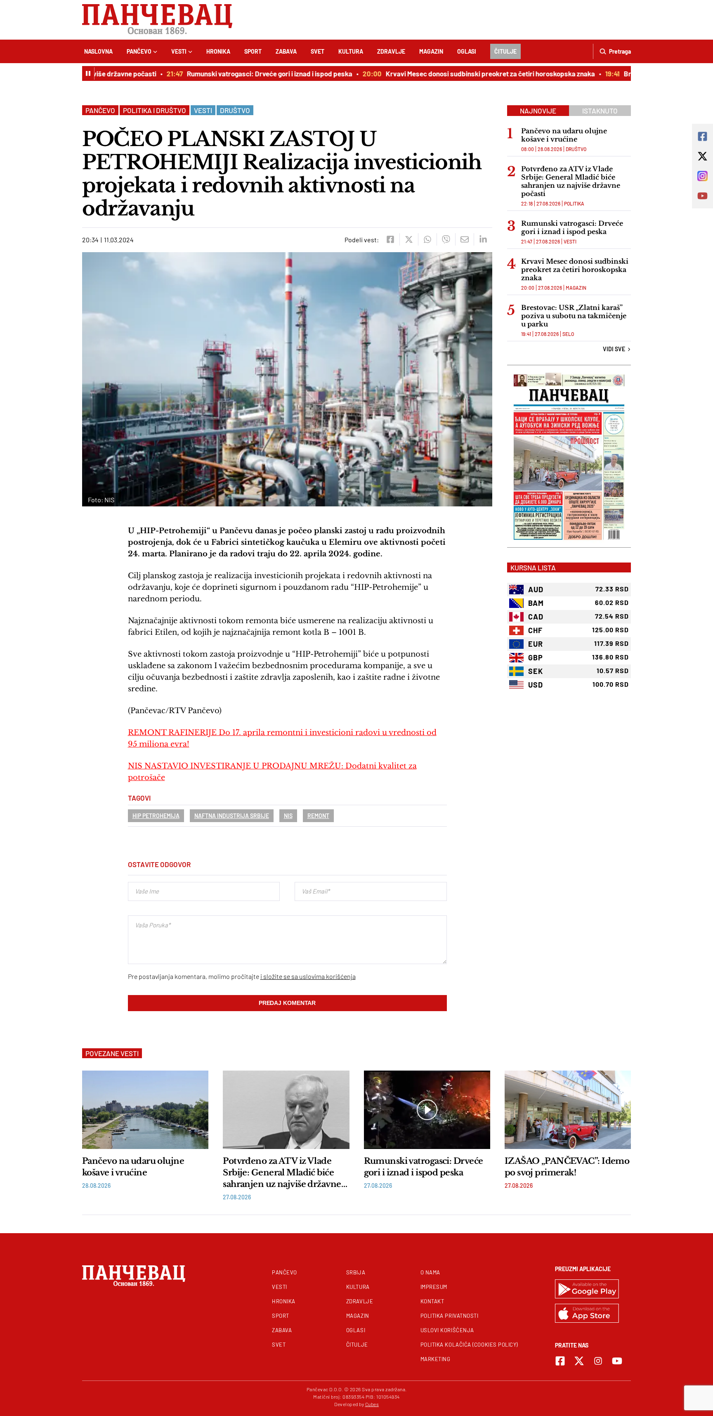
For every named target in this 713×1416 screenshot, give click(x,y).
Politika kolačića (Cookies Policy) (469, 1344)
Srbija (355, 1272)
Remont (318, 815)
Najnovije (538, 110)
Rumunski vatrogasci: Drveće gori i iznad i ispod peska (252, 73)
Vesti (179, 51)
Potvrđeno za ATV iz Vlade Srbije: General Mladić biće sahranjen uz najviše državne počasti (570, 181)
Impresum (433, 1287)
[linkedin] (483, 239)
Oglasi (466, 51)
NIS (288, 815)
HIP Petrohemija (155, 815)
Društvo (235, 110)
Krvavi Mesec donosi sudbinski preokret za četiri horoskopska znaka (472, 73)
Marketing (435, 1359)
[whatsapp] (427, 239)
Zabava (286, 51)
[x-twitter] (579, 1361)
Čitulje (505, 51)
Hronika (218, 51)
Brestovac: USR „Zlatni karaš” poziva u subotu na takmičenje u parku (573, 315)
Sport (253, 51)
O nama (430, 1272)
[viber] (446, 239)
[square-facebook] (560, 1361)
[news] (145, 1110)
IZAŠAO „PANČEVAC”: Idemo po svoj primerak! (567, 1166)
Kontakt (432, 1301)
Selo (568, 334)
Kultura (350, 51)
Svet (317, 51)
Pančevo (139, 51)
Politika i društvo (154, 110)
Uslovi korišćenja (447, 1330)
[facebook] (390, 239)
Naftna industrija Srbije (231, 815)
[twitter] (408, 239)
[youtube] (617, 1361)
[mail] (464, 239)
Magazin (431, 51)
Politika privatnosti (449, 1315)
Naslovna (98, 51)
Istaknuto (600, 110)
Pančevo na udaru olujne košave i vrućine (564, 135)
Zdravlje (391, 51)
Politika (574, 203)
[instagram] (598, 1361)
